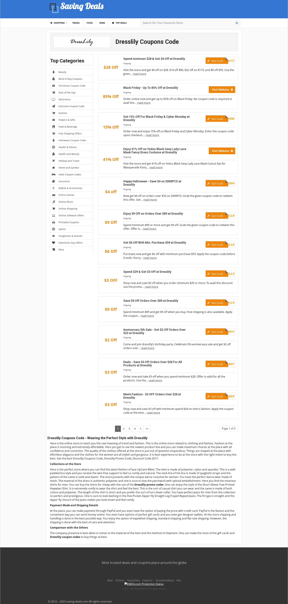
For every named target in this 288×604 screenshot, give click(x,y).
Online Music (65, 201)
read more (139, 74)
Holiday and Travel (68, 160)
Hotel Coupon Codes (69, 174)
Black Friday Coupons (70, 78)
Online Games (66, 195)
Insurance (64, 181)
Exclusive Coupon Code (71, 106)
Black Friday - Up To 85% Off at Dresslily (150, 87)
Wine (61, 249)
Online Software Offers (71, 215)
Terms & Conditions (165, 580)
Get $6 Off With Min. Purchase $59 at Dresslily (154, 242)
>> (147, 428)
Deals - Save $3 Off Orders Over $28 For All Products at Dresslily (152, 363)
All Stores (120, 580)
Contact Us (147, 580)
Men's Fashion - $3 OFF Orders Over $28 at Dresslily (152, 396)
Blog (179, 580)
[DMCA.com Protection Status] (144, 584)
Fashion (62, 113)
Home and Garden (68, 167)
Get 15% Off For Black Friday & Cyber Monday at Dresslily (156, 118)
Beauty (62, 72)
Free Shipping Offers (70, 133)
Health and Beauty (68, 154)
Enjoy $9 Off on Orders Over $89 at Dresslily (153, 213)
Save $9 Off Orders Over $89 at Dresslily (150, 300)
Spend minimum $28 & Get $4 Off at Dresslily (154, 58)
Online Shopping (67, 208)
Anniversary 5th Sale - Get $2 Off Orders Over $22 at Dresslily (154, 331)
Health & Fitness (67, 147)
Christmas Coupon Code (72, 85)
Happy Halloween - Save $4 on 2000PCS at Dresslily (152, 183)
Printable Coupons (68, 222)
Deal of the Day (67, 92)
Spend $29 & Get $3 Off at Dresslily (147, 271)
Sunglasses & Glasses (70, 235)
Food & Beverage (67, 126)
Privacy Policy (133, 580)
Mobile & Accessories (70, 188)
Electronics (64, 99)
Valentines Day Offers (70, 242)
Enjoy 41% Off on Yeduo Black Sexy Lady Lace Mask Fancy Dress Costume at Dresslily (154, 150)
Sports (62, 229)
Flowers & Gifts (66, 119)
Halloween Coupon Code (72, 140)
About (110, 580)
